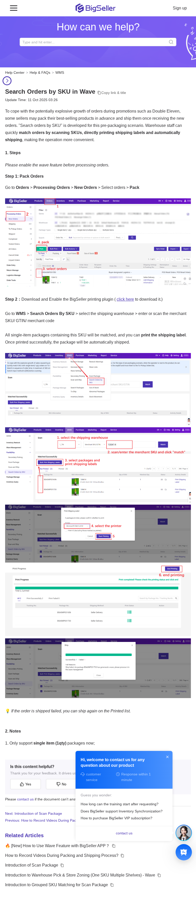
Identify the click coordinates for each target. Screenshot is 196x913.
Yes (28, 784)
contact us (25, 799)
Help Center (14, 72)
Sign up (180, 8)
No (64, 784)
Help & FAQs (40, 72)
